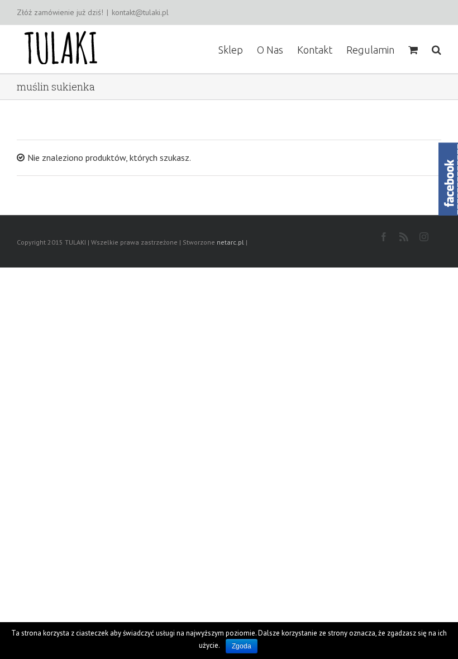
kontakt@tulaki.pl (140, 12)
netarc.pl (230, 242)
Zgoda (241, 646)
